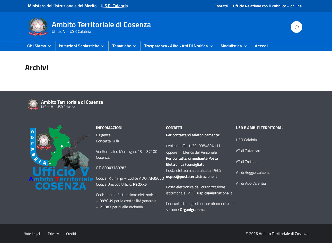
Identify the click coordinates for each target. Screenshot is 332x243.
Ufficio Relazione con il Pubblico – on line (267, 6)
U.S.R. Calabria (114, 5)
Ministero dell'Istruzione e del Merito (62, 5)
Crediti (71, 233)
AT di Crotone (247, 162)
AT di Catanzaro (248, 151)
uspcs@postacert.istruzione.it (191, 176)
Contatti (221, 6)
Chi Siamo (36, 46)
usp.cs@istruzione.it (214, 193)
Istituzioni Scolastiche (79, 46)
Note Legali (32, 233)
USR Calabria (246, 140)
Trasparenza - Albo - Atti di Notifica (176, 46)
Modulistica (231, 46)
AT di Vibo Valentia (251, 183)
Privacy (53, 233)
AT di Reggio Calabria (253, 172)
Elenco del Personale (200, 152)
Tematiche (121, 46)
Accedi (261, 46)
